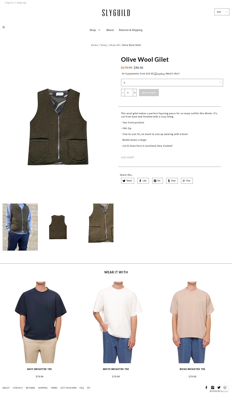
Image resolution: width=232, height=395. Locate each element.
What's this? (173, 73)
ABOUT (6, 388)
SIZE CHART (127, 157)
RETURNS (30, 388)
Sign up (21, 2)
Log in (9, 2)
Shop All (114, 45)
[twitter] (219, 387)
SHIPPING (43, 388)
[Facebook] (206, 387)
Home (94, 45)
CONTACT (18, 388)
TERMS (54, 388)
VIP (88, 388)
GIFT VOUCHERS (68, 388)
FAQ (82, 388)
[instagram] (213, 387)
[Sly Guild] (116, 12)
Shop (104, 45)
